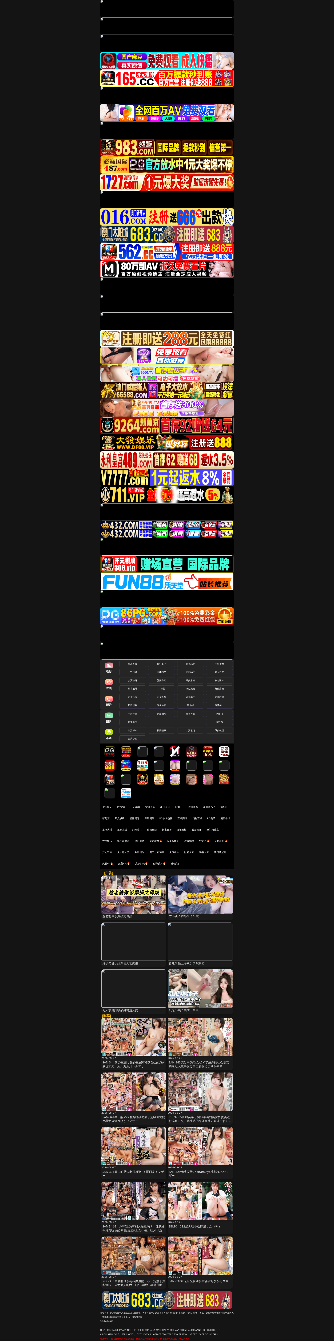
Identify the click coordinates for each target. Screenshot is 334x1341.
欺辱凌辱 (132, 688)
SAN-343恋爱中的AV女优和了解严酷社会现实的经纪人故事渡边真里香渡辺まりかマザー (199, 1064)
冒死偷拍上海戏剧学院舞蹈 (187, 963)
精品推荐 (132, 663)
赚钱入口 (176, 863)
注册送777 (209, 807)
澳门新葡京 (212, 829)
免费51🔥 (204, 841)
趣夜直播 (167, 829)
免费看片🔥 (155, 841)
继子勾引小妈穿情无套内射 (120, 963)
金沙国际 (139, 852)
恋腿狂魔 (219, 697)
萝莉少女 (219, 663)
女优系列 (161, 697)
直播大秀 (204, 852)
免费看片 (174, 852)
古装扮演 (132, 697)
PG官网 (121, 807)
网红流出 (190, 688)
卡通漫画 (132, 713)
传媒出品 (132, 721)
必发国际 (197, 829)
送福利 (223, 807)
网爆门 (219, 713)
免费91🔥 (107, 863)
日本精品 (161, 671)
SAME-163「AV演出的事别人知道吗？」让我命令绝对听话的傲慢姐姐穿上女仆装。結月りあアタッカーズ (133, 1230)
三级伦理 (132, 671)
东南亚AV (219, 680)
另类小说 (132, 738)
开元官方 (107, 852)
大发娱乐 (107, 841)
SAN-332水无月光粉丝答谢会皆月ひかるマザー (200, 1281)
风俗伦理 (219, 730)
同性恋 (219, 721)
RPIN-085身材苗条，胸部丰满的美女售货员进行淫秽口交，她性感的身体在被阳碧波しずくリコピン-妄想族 (200, 1121)
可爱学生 (190, 697)
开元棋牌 (135, 807)
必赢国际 (135, 818)
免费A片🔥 (124, 863)
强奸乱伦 (161, 663)
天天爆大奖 (123, 852)
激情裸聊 (189, 841)
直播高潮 (182, 818)
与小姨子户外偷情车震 (184, 916)
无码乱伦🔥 (221, 841)
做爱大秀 (189, 852)
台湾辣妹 (132, 680)
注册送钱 (193, 807)
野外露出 (219, 688)
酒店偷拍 (225, 818)
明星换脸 (161, 705)
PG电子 (179, 807)
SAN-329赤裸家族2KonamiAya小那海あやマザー (199, 1173)
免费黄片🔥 (159, 863)
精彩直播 (197, 818)
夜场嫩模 (182, 829)
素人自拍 (219, 671)
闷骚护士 (219, 705)
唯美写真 (190, 713)
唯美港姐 (190, 680)
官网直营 (150, 807)
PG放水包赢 (165, 818)
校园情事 (161, 730)
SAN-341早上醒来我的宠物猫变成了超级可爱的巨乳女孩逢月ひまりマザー (133, 1119)
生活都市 (132, 730)
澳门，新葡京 (156, 852)
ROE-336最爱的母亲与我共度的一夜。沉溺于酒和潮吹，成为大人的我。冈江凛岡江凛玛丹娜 (133, 1283)
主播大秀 (107, 829)
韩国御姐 (161, 680)
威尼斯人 (107, 807)
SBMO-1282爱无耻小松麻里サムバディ (195, 1226)
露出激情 (161, 713)
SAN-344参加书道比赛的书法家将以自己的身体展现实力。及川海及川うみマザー (133, 1064)
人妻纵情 (190, 730)
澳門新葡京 (123, 841)
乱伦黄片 (137, 829)
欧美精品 (190, 663)
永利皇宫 (139, 841)
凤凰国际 (149, 818)
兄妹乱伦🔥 (141, 863)
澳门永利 (165, 807)
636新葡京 (173, 841)
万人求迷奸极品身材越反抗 (120, 1010)
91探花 (161, 688)
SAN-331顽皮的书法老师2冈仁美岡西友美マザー (133, 1173)
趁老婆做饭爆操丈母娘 (117, 916)
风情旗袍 (132, 705)
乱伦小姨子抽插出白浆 (184, 1010)
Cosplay (190, 671)
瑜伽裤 (190, 705)
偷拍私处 (152, 829)
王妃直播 (122, 829)
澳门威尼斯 (220, 852)
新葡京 (106, 818)
